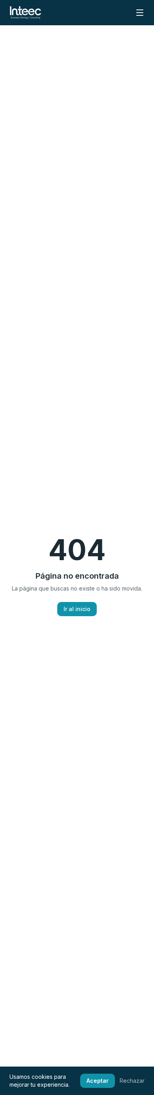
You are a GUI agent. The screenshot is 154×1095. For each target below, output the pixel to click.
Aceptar (97, 1080)
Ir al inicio (77, 609)
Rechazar (132, 1080)
